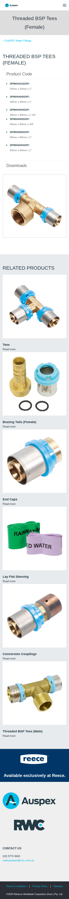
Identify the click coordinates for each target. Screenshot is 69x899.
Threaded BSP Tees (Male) (22, 731)
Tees (6, 344)
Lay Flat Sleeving (16, 576)
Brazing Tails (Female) (19, 422)
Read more (9, 349)
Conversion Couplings (20, 654)
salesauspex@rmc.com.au (18, 860)
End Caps (10, 499)
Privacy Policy (40, 886)
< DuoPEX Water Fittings (17, 40)
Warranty (58, 886)
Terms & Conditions (16, 886)
